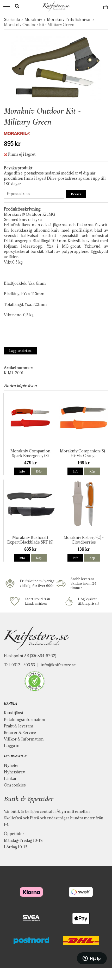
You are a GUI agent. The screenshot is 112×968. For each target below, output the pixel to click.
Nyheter (11, 765)
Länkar (10, 778)
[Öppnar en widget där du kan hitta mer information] (92, 958)
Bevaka (76, 194)
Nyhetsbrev (14, 771)
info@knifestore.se (58, 664)
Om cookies (15, 785)
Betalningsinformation (24, 719)
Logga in (11, 745)
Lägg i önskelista (20, 351)
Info (22, 471)
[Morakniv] (17, 133)
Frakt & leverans (19, 726)
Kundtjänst (13, 712)
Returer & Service (20, 732)
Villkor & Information (23, 739)
